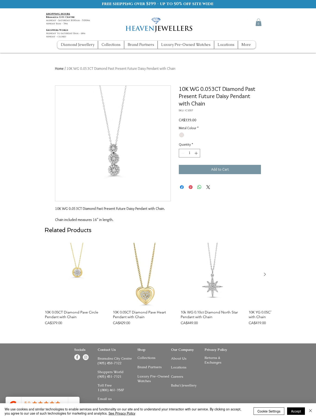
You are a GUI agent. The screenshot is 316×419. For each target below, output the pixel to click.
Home (59, 68)
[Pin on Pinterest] (190, 187)
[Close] (310, 411)
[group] (158, 287)
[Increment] (196, 153)
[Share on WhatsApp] (199, 187)
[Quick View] (76, 274)
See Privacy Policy (121, 413)
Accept (296, 411)
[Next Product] (265, 274)
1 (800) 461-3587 (111, 390)
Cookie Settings (268, 411)
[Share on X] (208, 187)
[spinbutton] (189, 153)
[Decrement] (182, 153)
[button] (258, 22)
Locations (178, 367)
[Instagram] (250, 22)
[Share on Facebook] (182, 187)
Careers (177, 376)
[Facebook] (241, 22)
